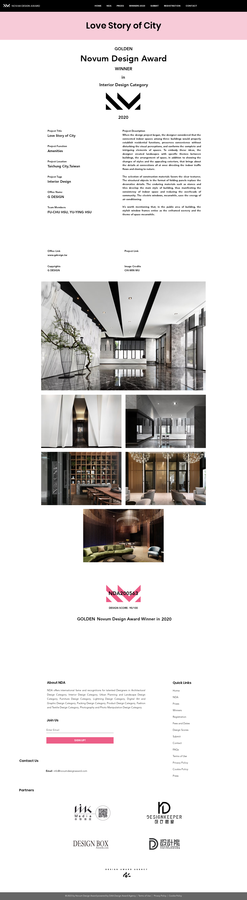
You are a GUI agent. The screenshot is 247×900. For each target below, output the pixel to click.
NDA (175, 697)
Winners (177, 710)
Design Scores (180, 729)
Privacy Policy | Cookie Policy (167, 895)
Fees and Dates (181, 723)
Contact (177, 743)
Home (176, 690)
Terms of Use (180, 756)
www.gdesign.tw (57, 255)
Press (175, 775)
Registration (179, 716)
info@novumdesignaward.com (70, 770)
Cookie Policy (180, 769)
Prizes (176, 703)
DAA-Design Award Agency (122, 895)
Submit (177, 736)
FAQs (176, 749)
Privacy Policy (180, 762)
